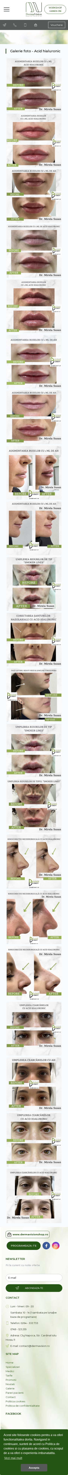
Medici (10, 1371)
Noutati (10, 1384)
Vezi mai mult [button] (13, 1458)
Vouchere (57, 24)
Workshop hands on (55, 9)
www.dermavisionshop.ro (30, 1234)
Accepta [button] (34, 1467)
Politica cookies (15, 1401)
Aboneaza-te (34, 1287)
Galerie (10, 1388)
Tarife (9, 1375)
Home (9, 1362)
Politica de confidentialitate (23, 1405)
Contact (11, 1397)
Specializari (13, 1366)
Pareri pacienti (15, 1392)
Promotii (11, 1379)
